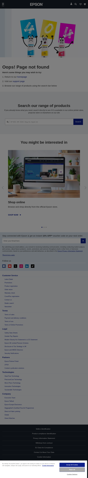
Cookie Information (48, 465)
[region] (43, 469)
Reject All (72, 469)
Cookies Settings (72, 474)
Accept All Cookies (72, 464)
